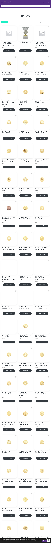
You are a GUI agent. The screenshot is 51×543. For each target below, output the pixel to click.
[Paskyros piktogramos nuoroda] (43, 2)
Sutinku (44, 540)
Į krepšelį (8, 50)
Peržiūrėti (9, 79)
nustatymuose (37, 540)
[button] (15, 26)
